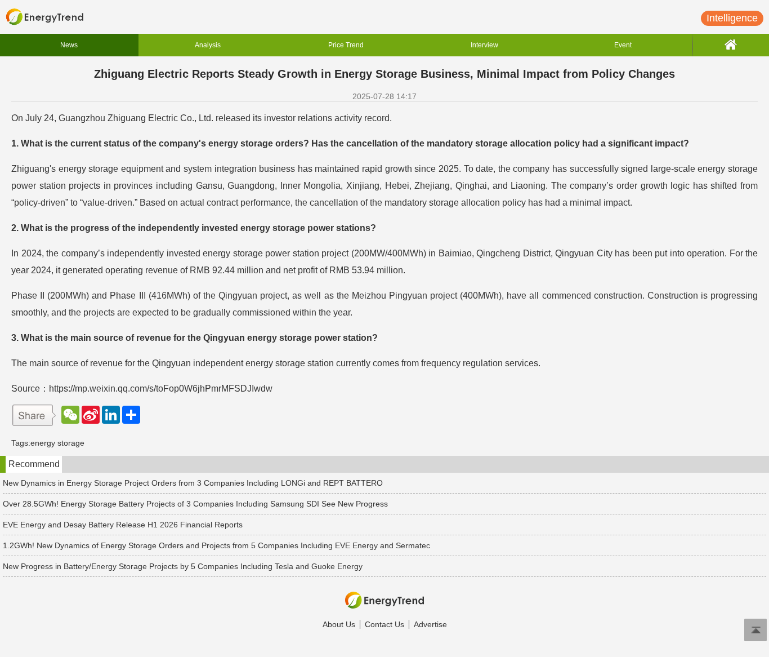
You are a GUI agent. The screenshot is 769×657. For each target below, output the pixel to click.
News (69, 45)
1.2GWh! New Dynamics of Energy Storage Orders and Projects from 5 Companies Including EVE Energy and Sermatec (216, 545)
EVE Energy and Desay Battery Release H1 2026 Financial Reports (123, 524)
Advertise (430, 624)
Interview (484, 45)
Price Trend (346, 45)
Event (623, 45)
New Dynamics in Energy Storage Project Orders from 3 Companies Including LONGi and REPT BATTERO (193, 482)
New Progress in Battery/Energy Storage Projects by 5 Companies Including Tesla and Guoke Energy (183, 566)
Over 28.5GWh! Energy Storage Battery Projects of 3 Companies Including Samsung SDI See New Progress (195, 503)
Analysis (208, 45)
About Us (339, 624)
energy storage (57, 442)
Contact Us (384, 624)
